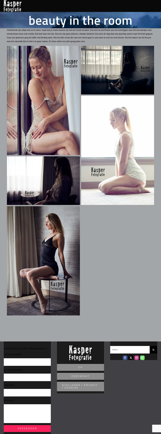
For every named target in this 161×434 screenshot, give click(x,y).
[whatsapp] (142, 358)
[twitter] (131, 358)
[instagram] (136, 358)
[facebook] (125, 358)
